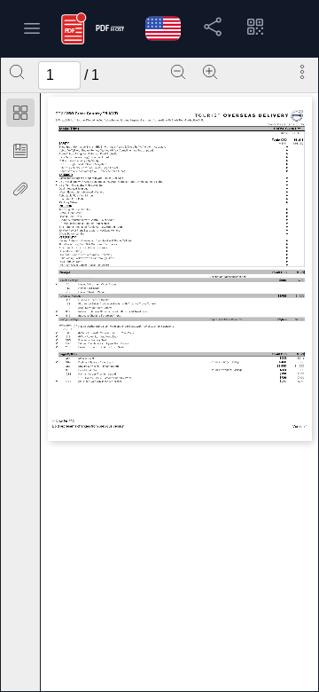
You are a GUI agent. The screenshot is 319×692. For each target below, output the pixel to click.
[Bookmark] (20, 151)
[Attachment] (20, 189)
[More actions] (302, 72)
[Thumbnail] (20, 112)
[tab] (20, 116)
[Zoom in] (210, 72)
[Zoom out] (178, 72)
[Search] (17, 72)
